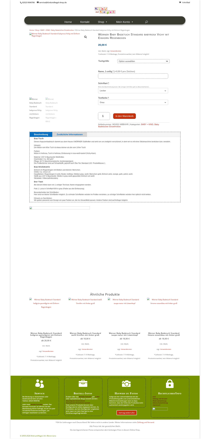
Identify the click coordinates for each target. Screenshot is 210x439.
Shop (101, 21)
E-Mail (97, 397)
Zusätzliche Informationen (70, 134)
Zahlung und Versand (160, 399)
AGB (154, 397)
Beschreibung (41, 134)
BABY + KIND (45, 30)
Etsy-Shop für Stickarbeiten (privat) (78, 403)
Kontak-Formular (36, 404)
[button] (85, 37)
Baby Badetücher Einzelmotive (62, 30)
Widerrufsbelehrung (159, 401)
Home (68, 21)
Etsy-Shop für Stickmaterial (75, 401)
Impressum (156, 405)
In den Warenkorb (124, 116)
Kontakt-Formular (85, 397)
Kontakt (84, 21)
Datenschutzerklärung (160, 403)
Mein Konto (123, 21)
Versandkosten (115, 51)
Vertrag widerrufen (127, 412)
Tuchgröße (103, 61)
